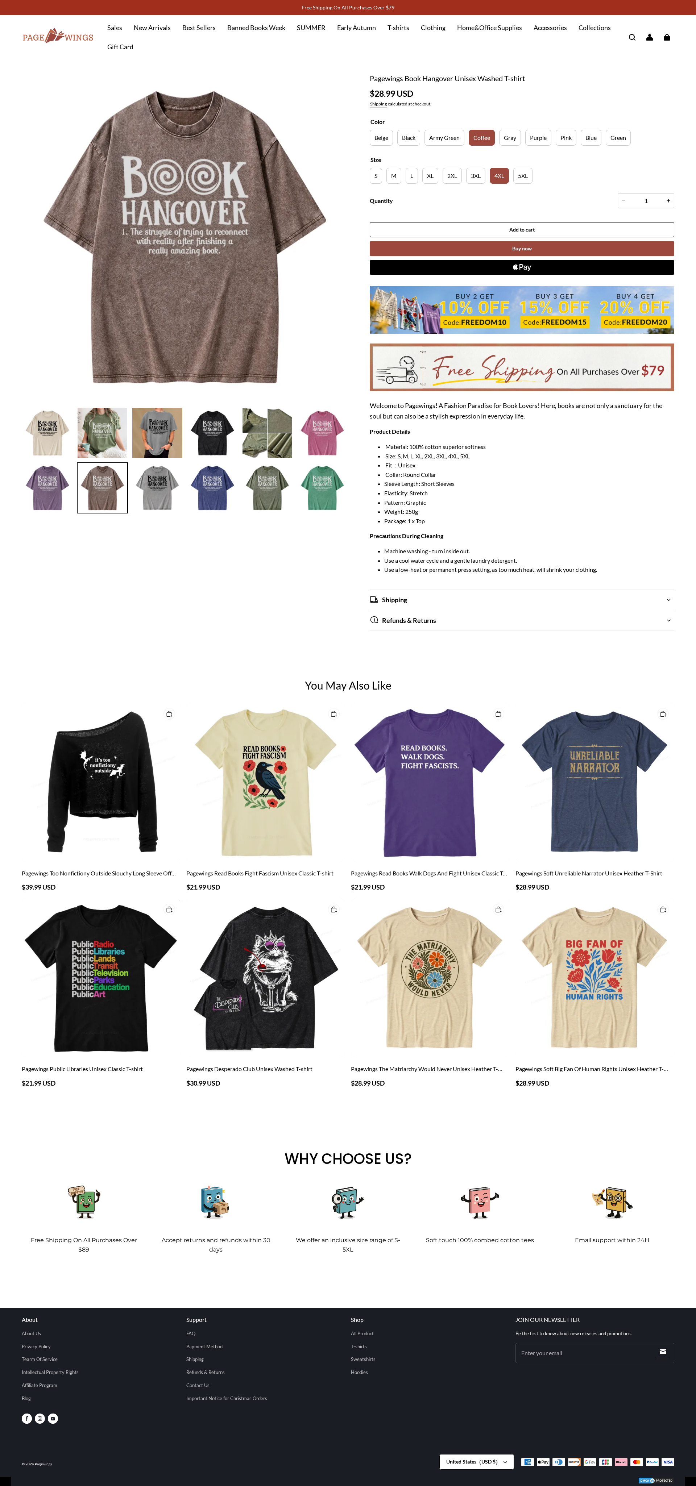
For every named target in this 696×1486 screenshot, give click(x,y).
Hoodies (359, 1372)
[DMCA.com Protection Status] (656, 1481)
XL (430, 175)
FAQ (190, 1333)
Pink (566, 137)
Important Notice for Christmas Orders (226, 1398)
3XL (476, 175)
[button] (632, 37)
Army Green (444, 137)
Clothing (433, 28)
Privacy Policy (36, 1346)
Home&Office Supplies (489, 28)
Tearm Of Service (40, 1359)
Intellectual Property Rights (50, 1372)
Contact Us (198, 1385)
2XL (452, 175)
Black (408, 137)
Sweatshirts (363, 1359)
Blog (26, 1398)
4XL (499, 175)
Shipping (378, 104)
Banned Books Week (256, 28)
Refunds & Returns (205, 1372)
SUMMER (311, 28)
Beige (381, 137)
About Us (31, 1333)
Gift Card (120, 47)
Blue (591, 137)
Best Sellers (199, 28)
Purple (538, 137)
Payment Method (204, 1346)
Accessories (550, 28)
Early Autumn (356, 28)
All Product (362, 1333)
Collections (595, 28)
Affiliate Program (39, 1385)
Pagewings (43, 1464)
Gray (510, 137)
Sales (114, 28)
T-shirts (398, 28)
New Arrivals (152, 28)
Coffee (481, 137)
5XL (523, 175)
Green (618, 137)
